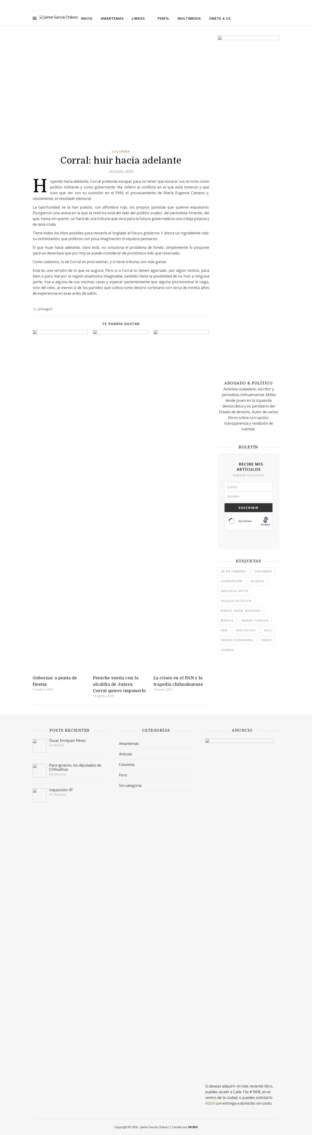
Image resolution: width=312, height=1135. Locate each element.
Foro (123, 775)
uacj (268, 630)
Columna (121, 151)
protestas (246, 630)
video (267, 640)
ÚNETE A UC (220, 18)
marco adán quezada (241, 611)
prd (224, 630)
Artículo (125, 754)
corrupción (232, 581)
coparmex (263, 571)
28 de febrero (233, 571)
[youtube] (272, 6)
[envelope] (278, 6)
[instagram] (265, 6)
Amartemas (129, 743)
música (227, 620)
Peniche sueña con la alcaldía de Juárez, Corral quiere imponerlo (119, 684)
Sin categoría (130, 785)
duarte (257, 581)
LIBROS (138, 18)
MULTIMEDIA (189, 18)
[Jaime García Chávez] (59, 18)
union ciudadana (237, 640)
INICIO (87, 18)
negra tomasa (255, 620)
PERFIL (163, 18)
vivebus (227, 650)
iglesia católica (236, 601)
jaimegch (45, 309)
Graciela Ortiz (235, 591)
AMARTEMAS (112, 18)
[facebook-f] (259, 6)
